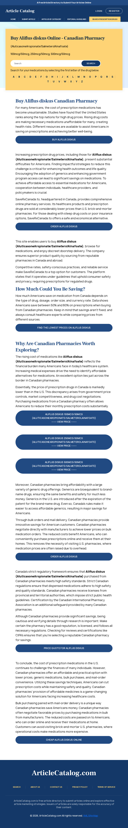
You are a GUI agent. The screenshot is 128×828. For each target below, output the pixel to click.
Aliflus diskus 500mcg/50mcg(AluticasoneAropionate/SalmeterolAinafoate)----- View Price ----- (64, 466)
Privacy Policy (80, 787)
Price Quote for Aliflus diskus (64, 648)
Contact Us (56, 787)
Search (91, 63)
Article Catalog (20, 11)
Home (13, 19)
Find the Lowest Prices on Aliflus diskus (63, 327)
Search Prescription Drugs (104, 19)
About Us (35, 787)
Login (99, 11)
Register (114, 11)
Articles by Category (51, 19)
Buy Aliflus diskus (64, 139)
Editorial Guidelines (76, 19)
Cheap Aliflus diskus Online (64, 739)
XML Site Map (90, 815)
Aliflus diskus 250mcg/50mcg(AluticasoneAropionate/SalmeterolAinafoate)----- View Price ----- (64, 442)
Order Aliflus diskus (63, 226)
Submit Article (28, 19)
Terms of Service (106, 787)
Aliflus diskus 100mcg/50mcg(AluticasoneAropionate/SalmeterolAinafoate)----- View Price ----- (64, 418)
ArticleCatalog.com (64, 773)
